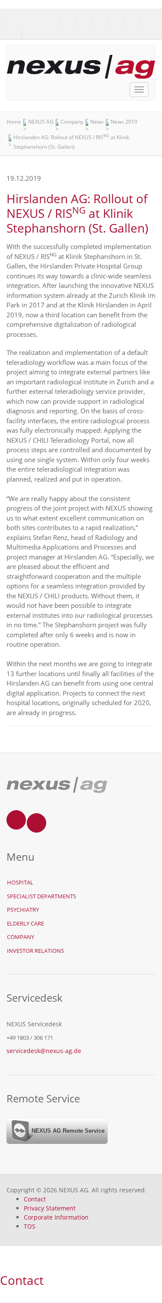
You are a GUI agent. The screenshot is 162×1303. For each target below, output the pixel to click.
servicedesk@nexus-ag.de (43, 1051)
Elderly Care (25, 923)
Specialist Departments (41, 896)
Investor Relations (35, 951)
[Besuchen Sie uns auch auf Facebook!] (29, 33)
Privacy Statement (50, 1208)
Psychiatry (23, 909)
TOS (29, 1226)
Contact (35, 1199)
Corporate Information (56, 1217)
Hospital (20, 882)
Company (20, 937)
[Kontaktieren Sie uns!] (14, 33)
